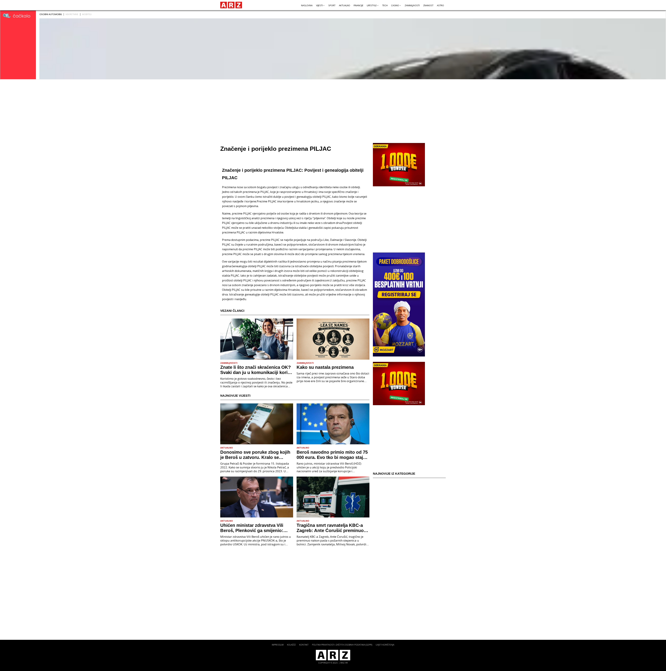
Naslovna (307, 5)
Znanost (428, 5)
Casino (395, 5)
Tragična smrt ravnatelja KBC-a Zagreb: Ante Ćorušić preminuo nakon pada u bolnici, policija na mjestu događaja (331, 528)
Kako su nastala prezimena (325, 367)
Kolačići (291, 644)
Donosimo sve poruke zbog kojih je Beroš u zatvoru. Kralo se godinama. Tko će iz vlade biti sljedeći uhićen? (255, 455)
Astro (440, 5)
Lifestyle (372, 5)
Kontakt (304, 644)
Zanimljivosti (412, 5)
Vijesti (319, 5)
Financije (358, 5)
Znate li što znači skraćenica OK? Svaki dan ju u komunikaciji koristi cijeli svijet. (256, 370)
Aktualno (344, 5)
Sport (331, 5)
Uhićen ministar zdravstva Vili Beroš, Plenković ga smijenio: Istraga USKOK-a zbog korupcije (254, 528)
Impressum (278, 644)
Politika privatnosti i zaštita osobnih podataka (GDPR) (342, 644)
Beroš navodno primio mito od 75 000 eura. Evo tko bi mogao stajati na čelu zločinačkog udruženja (332, 455)
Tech (385, 5)
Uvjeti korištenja (385, 644)
